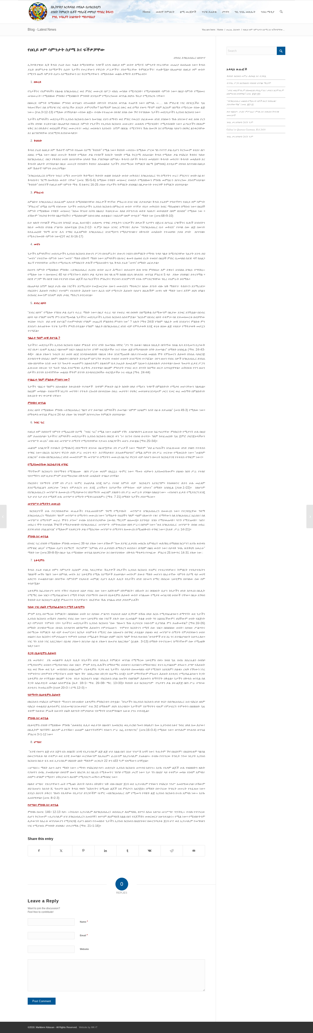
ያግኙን (225, 11)
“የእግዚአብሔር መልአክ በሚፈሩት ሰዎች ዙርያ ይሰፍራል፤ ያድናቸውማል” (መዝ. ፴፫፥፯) (251, 102)
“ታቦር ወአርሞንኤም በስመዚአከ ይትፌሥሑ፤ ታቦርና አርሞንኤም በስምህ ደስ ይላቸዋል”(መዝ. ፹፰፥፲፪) (255, 92)
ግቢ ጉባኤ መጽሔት (245, 11)
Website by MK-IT (88, 1027)
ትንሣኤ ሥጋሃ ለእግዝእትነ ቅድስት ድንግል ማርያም (249, 83)
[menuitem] (281, 12)
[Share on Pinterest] (83, 850)
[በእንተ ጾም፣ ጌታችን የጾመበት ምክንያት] (3, 516)
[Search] (281, 12)
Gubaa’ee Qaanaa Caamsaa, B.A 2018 (246, 129)
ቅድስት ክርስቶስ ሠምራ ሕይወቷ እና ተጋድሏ (246, 76)
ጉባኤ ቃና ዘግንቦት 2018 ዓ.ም (240, 122)
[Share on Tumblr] (128, 850)
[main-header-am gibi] (73, 12)
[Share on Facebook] (39, 850)
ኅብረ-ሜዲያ (267, 11)
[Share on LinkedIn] (105, 850)
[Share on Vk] (150, 850)
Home (146, 11)
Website (84, 949)
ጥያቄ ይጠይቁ (209, 11)
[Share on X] (61, 850)
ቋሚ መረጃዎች (188, 11)
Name (84, 921)
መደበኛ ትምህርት (165, 11)
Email (84, 935)
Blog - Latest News (42, 29)
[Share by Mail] (194, 850)
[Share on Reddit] (172, 850)
